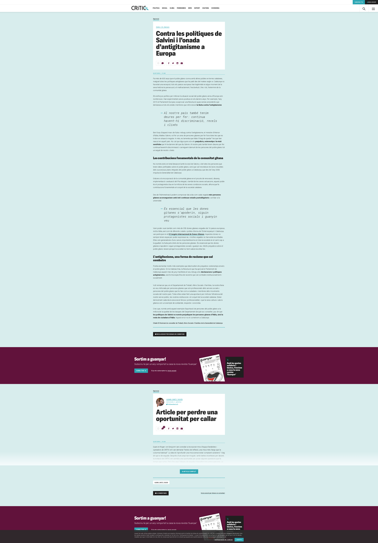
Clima (172, 8)
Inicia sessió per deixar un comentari (170, 334)
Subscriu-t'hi (359, 2)
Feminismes (181, 8)
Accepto (239, 539)
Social (164, 8)
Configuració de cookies (223, 539)
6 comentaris (162, 493)
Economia (215, 8)
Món (190, 8)
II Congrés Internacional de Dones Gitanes (186, 234)
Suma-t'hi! (140, 370)
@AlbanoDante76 (173, 404)
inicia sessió (172, 371)
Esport (197, 8)
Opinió (156, 19)
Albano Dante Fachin (161, 482)
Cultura (205, 8)
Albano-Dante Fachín (174, 399)
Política (156, 8)
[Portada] (139, 8)
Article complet (189, 471)
